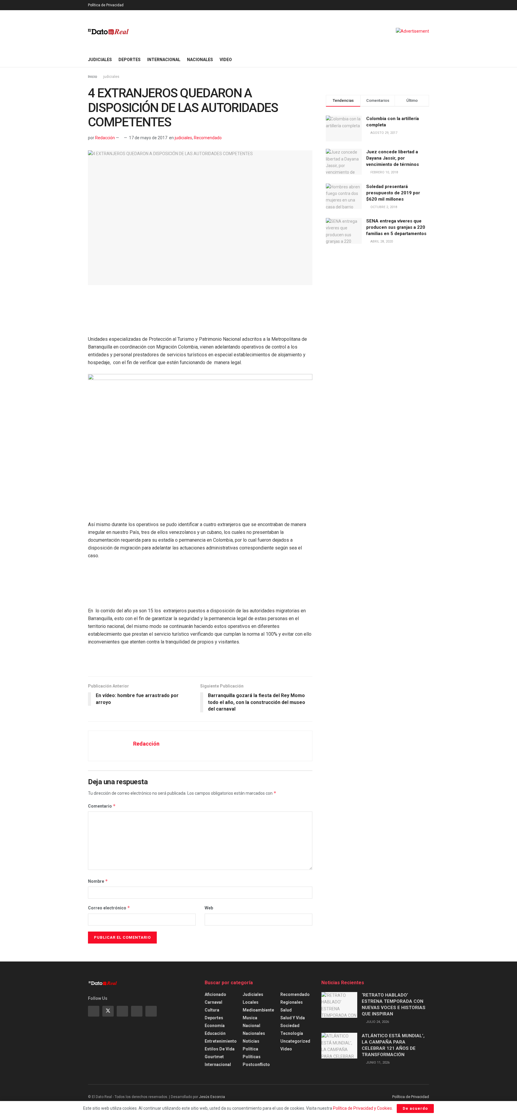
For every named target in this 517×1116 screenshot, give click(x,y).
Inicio (92, 77)
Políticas (252, 1056)
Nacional (251, 1025)
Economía (215, 1025)
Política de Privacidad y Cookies (362, 1108)
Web (209, 907)
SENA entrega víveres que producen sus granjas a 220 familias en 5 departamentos (396, 227)
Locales (250, 1002)
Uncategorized (295, 1041)
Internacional (163, 59)
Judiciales (100, 59)
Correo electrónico (109, 908)
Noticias (251, 1041)
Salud (286, 1010)
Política (250, 1049)
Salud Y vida (292, 1017)
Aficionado (215, 994)
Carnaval (213, 1002)
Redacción (105, 137)
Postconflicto (256, 1064)
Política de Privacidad (106, 5)
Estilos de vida (220, 1049)
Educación (215, 1033)
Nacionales (200, 59)
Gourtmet (214, 1056)
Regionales (291, 1002)
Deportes (129, 59)
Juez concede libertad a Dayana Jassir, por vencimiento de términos (392, 158)
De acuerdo (415, 1108)
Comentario (102, 806)
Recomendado (208, 137)
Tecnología (291, 1033)
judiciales (111, 77)
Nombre (98, 881)
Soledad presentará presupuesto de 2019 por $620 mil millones (393, 193)
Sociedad (289, 1025)
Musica (250, 1017)
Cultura (212, 1010)
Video (226, 59)
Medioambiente (258, 1010)
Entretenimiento (221, 1041)
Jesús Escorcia (212, 1097)
